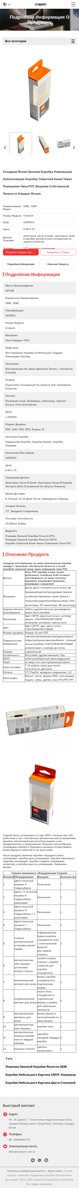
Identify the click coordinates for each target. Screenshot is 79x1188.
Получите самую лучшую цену (25, 252)
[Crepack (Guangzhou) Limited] (40, 4)
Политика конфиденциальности (26, 1170)
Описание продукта (58, 264)
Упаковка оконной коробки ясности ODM (36, 1066)
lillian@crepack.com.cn (22, 1151)
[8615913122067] (39, 1161)
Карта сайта (55, 1170)
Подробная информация (20, 264)
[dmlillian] (46, 1161)
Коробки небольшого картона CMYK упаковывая (42, 1074)
